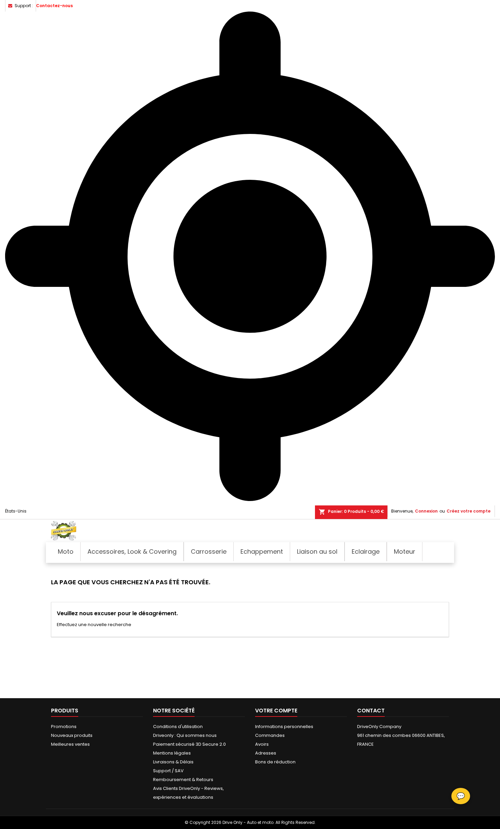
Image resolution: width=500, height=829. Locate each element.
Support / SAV (168, 770)
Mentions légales (172, 753)
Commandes (270, 735)
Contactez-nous (54, 5)
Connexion (426, 511)
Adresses (265, 753)
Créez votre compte (468, 511)
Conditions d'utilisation (178, 726)
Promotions (64, 726)
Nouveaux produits (72, 735)
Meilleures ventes (70, 744)
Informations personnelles (284, 726)
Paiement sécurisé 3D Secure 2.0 (189, 744)
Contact (371, 710)
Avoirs (262, 744)
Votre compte (276, 710)
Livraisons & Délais (173, 762)
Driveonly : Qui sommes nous (185, 735)
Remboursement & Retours (183, 779)
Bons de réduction (275, 762)
